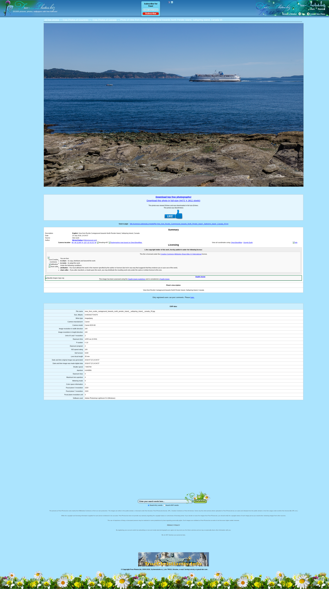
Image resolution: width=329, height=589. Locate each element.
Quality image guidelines (136, 279)
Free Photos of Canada (105, 20)
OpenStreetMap (236, 242)
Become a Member (289, 14)
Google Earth (248, 242)
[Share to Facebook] (169, 2)
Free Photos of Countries (75, 20)
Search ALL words (156, 505)
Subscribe (150, 13)
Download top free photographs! (173, 197)
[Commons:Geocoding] (295, 242)
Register (321, 9)
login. (192, 297)
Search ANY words (172, 505)
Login (312, 9)
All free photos (51, 20)
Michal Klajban (77, 240)
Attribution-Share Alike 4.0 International (188, 254)
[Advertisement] (173, 448)
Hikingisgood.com (90, 240)
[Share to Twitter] (172, 2)
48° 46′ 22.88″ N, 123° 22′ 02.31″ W (84, 242)
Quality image (200, 277)
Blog (303, 14)
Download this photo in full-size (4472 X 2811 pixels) (173, 200)
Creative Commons (167, 254)
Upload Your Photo (317, 14)
